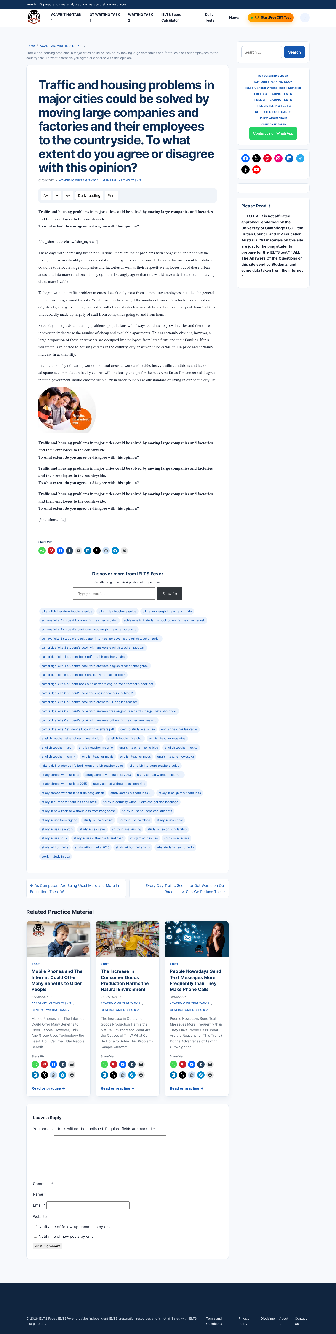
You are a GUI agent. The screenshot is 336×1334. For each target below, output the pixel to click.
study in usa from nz (98, 820)
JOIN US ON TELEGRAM (273, 124)
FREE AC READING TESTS (273, 94)
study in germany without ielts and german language (140, 802)
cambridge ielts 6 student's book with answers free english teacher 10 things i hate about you (109, 711)
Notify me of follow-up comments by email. (76, 1226)
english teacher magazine (167, 738)
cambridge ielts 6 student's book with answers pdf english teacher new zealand (99, 720)
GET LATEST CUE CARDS (273, 112)
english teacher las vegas (179, 729)
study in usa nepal (170, 820)
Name (39, 1194)
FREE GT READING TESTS (273, 100)
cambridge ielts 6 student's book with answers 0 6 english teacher (89, 702)
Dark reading (89, 195)
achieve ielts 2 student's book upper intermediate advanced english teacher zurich (101, 638)
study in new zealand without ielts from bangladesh (79, 811)
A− (45, 195)
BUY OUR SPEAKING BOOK (273, 82)
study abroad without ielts (60, 775)
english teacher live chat (125, 738)
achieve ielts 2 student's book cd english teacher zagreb (164, 620)
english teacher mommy (59, 756)
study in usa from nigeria (59, 820)
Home (30, 46)
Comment (43, 1183)
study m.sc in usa (176, 838)
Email (39, 1205)
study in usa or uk (54, 838)
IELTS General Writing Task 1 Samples (273, 87)
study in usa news (93, 829)
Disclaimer (268, 1318)
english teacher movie (98, 756)
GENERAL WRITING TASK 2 (122, 180)
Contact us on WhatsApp (273, 133)
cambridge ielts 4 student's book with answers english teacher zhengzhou (95, 666)
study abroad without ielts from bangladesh (73, 793)
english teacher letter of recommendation (71, 738)
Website (40, 1216)
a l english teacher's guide (117, 611)
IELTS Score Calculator (171, 17)
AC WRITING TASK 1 (66, 17)
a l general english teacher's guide (167, 611)
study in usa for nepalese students (147, 811)
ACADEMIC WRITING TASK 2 (61, 46)
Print (112, 195)
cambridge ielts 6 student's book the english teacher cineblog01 (87, 693)
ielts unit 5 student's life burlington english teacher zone (82, 765)
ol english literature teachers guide (154, 765)
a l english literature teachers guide (67, 611)
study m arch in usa (144, 838)
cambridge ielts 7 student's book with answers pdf (78, 729)
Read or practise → (48, 1088)
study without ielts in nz (133, 847)
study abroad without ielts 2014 (159, 775)
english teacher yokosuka (175, 756)
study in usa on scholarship (167, 829)
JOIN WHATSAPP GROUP (273, 118)
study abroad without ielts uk (131, 793)
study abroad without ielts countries (119, 783)
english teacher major (57, 747)
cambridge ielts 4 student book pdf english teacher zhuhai (83, 656)
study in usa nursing (126, 829)
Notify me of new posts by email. (67, 1236)
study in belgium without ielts (180, 793)
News (234, 17)
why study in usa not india (175, 847)
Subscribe (170, 593)
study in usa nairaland (134, 820)
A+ (68, 195)
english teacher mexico (181, 747)
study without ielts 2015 (92, 847)
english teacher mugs (135, 756)
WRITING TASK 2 (140, 17)
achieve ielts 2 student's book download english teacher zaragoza (89, 629)
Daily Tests (209, 17)
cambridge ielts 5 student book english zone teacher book (83, 674)
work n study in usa (56, 856)
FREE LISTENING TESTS (273, 106)
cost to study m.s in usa (137, 729)
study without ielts (55, 847)
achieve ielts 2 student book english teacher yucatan (79, 620)
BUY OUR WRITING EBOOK (273, 75)
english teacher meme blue (138, 747)
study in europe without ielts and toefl (69, 802)
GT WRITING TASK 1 (105, 17)
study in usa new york (57, 829)
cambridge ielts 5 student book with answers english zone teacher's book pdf (97, 684)
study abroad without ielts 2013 (108, 775)
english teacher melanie (96, 747)
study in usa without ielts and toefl (98, 838)
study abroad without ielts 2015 (64, 783)
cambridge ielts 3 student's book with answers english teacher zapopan (93, 647)
